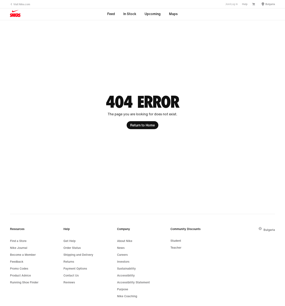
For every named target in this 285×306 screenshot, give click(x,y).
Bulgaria (269, 230)
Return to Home (142, 125)
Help (244, 4)
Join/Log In (231, 4)
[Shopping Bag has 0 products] (253, 4)
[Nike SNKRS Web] (15, 14)
